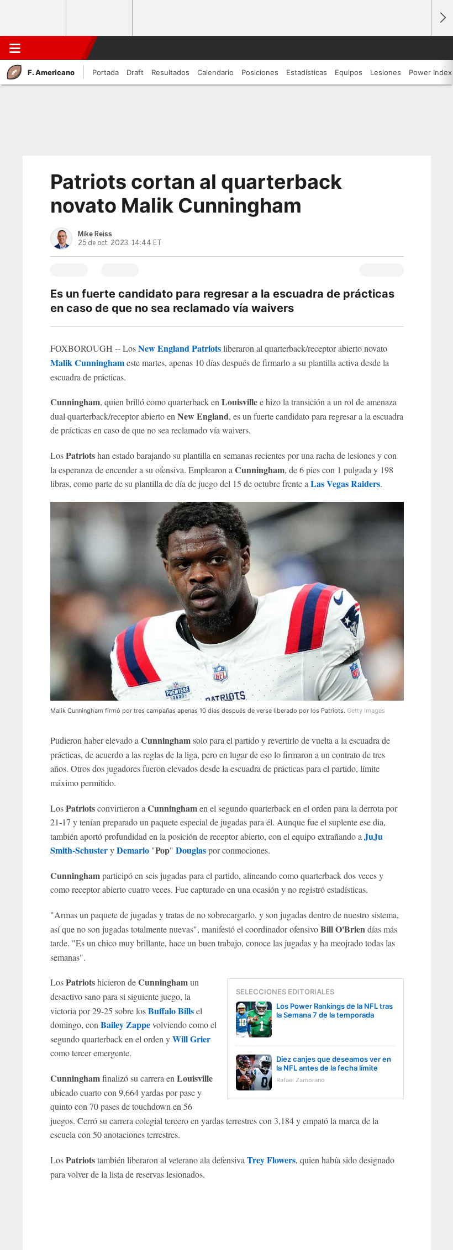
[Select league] (34, 18)
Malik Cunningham (87, 362)
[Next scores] (442, 18)
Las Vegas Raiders (345, 483)
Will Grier (191, 1038)
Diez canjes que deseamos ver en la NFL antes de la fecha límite (333, 1063)
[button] (416, 48)
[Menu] (15, 48)
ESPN (57, 48)
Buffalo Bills (171, 1010)
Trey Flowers (271, 1159)
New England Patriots (179, 348)
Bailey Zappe (125, 1024)
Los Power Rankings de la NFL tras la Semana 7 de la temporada (334, 1010)
